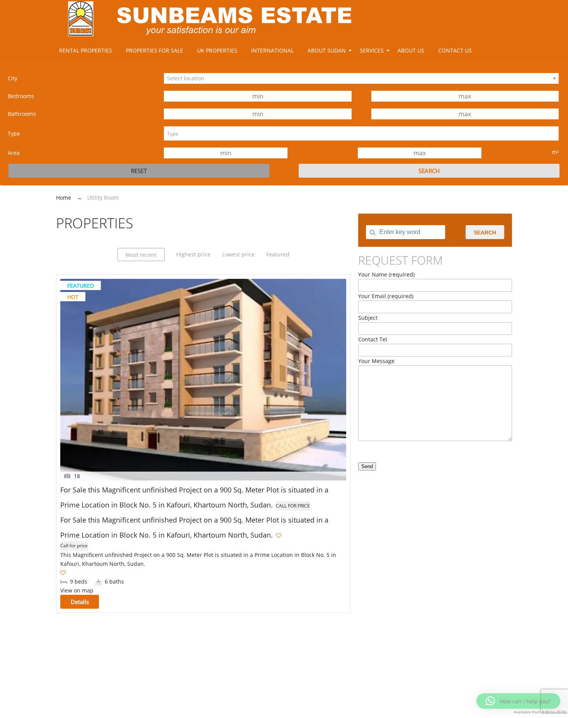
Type (14, 133)
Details (80, 602)
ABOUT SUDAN (327, 50)
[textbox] (361, 133)
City (12, 78)
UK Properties (217, 50)
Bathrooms (22, 113)
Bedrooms (21, 96)
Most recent (141, 254)
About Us (411, 50)
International (272, 50)
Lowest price (238, 254)
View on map (77, 590)
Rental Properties (85, 50)
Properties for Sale (154, 50)
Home (63, 197)
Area (14, 152)
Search (485, 232)
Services (372, 50)
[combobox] (361, 78)
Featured (277, 254)
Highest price (193, 254)
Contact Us (455, 50)
